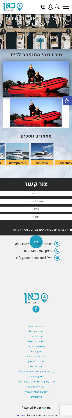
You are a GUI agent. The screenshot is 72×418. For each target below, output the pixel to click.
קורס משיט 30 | (36, 366)
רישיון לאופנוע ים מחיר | (36, 356)
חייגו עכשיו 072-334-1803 (44, 6)
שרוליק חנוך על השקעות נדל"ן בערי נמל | (36, 381)
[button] (67, 100)
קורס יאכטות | (36, 336)
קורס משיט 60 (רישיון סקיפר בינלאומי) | (36, 371)
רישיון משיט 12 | (36, 376)
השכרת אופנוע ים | (36, 386)
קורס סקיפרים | (36, 331)
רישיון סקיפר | (36, 351)
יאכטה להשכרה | (36, 341)
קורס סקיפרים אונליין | (36, 326)
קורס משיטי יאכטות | (36, 346)
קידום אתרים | (36, 396)
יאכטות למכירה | (36, 361)
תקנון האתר (20, 415)
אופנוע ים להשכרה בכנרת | (36, 391)
